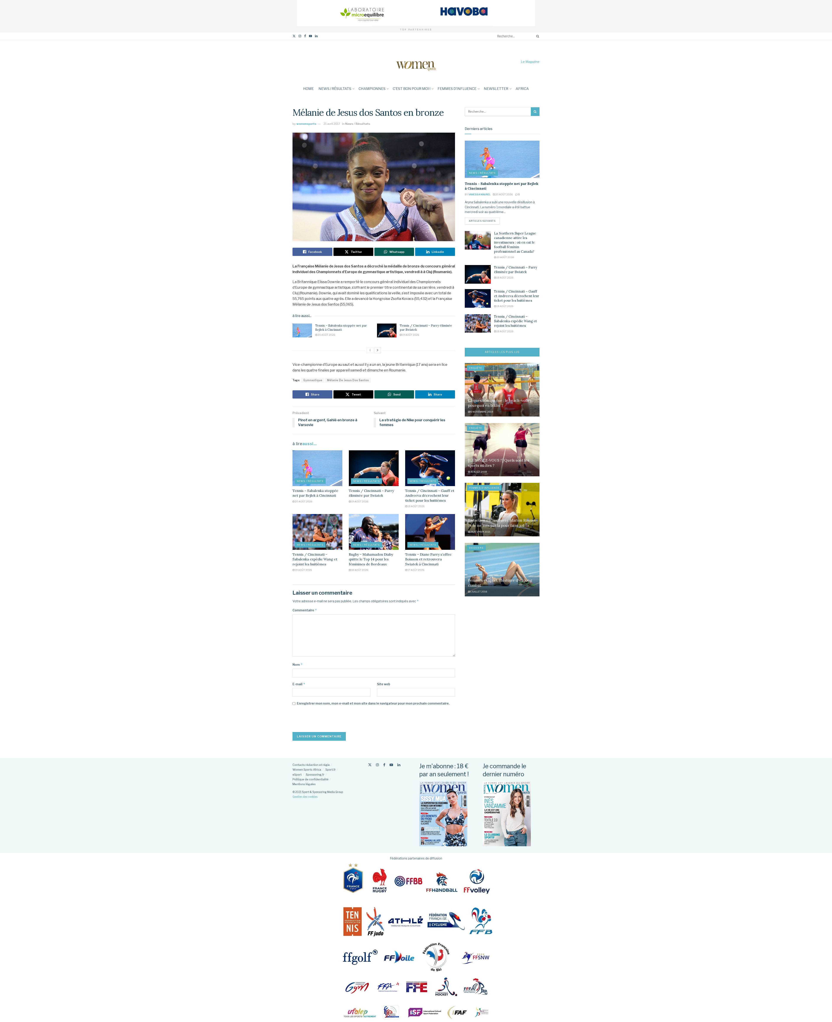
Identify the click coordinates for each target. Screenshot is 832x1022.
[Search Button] (537, 36)
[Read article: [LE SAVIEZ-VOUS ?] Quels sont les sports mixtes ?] (502, 450)
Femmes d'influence (484, 487)
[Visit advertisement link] (416, 13)
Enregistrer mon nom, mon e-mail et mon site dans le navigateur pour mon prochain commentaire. (373, 703)
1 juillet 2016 (478, 591)
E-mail (298, 684)
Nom (297, 664)
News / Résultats (334, 89)
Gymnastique (312, 380)
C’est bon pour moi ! (411, 89)
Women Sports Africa (306, 769)
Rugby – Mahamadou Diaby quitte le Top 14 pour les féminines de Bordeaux (371, 559)
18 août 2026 (359, 569)
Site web (383, 684)
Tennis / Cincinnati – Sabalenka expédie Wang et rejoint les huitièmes (314, 559)
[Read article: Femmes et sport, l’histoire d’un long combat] (502, 569)
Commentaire (304, 610)
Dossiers (476, 547)
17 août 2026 (415, 569)
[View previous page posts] (370, 350)
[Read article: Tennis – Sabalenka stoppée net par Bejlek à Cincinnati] (302, 330)
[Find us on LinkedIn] (316, 36)
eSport (297, 774)
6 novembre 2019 (481, 411)
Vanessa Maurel (479, 194)
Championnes (372, 89)
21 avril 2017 (331, 123)
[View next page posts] (377, 350)
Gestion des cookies (304, 796)
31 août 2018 (478, 471)
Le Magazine (530, 61)
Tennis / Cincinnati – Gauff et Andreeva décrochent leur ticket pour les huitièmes (429, 495)
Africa (522, 89)
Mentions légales (304, 784)
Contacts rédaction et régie (311, 764)
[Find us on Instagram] (300, 36)
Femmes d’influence (457, 89)
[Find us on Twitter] (294, 36)
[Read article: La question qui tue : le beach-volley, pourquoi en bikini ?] (502, 390)
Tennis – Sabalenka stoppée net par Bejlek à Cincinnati (341, 328)
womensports (306, 123)
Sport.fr (330, 769)
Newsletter (496, 89)
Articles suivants (484, 220)
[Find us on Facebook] (305, 36)
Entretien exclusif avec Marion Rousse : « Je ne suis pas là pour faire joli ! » (502, 523)
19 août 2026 (410, 334)
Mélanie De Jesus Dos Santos (348, 380)
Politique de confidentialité (310, 779)
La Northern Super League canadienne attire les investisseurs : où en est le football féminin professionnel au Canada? (515, 242)
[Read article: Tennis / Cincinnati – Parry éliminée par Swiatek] (386, 330)
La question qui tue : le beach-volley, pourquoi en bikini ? (500, 403)
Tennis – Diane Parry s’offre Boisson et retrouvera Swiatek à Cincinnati (428, 559)
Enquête (475, 367)
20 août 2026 (326, 334)
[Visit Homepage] (416, 61)
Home (308, 89)
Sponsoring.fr (315, 774)
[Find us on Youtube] (310, 36)
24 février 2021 (480, 531)
